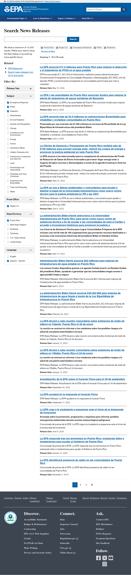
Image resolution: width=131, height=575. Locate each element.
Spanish (18, 498)
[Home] (26, 9)
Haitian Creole (73, 500)
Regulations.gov (68, 538)
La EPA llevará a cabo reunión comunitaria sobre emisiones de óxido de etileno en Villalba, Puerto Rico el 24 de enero (82, 352)
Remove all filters (48, 51)
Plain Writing (30, 548)
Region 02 (63, 47)
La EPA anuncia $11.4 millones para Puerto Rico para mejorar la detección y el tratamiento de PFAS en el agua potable (83, 69)
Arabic (26, 498)
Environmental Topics (16, 18)
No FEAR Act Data (33, 543)
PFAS (99, 47)
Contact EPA (102, 519)
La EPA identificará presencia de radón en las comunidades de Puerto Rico (81, 462)
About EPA (86, 18)
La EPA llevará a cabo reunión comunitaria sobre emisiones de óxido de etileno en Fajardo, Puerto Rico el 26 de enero (82, 323)
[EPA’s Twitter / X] (104, 557)
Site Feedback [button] (103, 543)
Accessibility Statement (35, 519)
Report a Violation (65, 18)
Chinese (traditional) (51, 500)
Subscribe (65, 543)
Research (111, 47)
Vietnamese (121, 498)
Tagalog (111, 498)
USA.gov (64, 548)
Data (62, 519)
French (66, 498)
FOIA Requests (103, 533)
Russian (104, 498)
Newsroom (65, 533)
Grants (27, 538)
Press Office (13, 199)
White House (66, 552)
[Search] (124, 10)
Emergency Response (82, 47)
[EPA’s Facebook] (98, 557)
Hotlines (100, 529)
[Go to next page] (86, 484)
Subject (10, 96)
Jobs (62, 529)
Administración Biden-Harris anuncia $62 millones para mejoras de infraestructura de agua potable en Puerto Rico (79, 262)
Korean (86, 498)
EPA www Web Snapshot (36, 533)
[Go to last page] (91, 484)
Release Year (13, 88)
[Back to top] (123, 568)
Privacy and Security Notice (38, 552)
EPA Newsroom (15, 68)
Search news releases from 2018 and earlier (20, 74)
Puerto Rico (48, 47)
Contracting (30, 529)
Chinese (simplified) (35, 500)
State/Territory (14, 214)
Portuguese (95, 498)
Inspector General (69, 524)
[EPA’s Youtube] (110, 557)
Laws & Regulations (41, 18)
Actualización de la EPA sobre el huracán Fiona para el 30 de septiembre (82, 379)
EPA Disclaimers (104, 524)
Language (12, 250)
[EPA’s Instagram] (104, 564)
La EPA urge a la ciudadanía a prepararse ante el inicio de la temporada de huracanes (81, 411)
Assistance (9, 498)
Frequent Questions (105, 538)
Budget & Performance (35, 524)
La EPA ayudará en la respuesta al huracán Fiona (69, 394)
